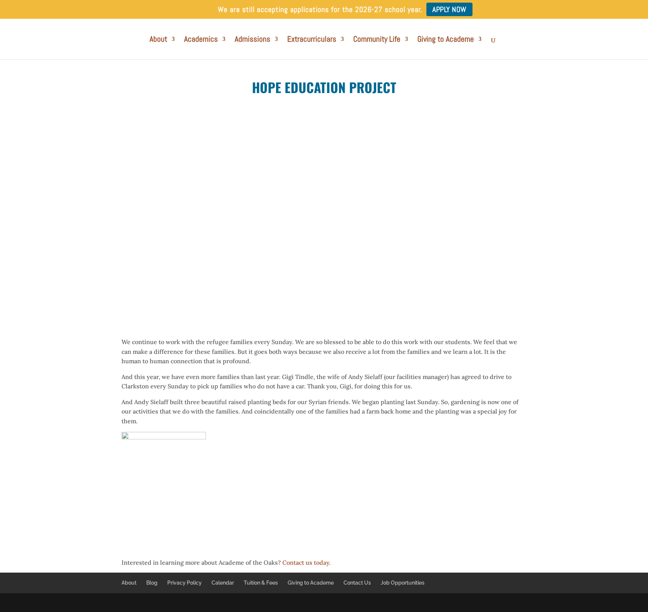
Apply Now (449, 9)
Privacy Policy (184, 583)
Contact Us (357, 583)
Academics (201, 40)
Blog (152, 583)
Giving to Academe (445, 40)
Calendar (223, 583)
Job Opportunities (402, 583)
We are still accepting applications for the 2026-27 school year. (320, 10)
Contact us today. (306, 562)
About (158, 40)
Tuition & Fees (261, 583)
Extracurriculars (311, 40)
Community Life (376, 40)
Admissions (252, 40)
